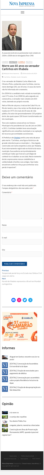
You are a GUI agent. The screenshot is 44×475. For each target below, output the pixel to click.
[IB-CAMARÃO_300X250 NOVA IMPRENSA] (19, 313)
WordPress (35, 463)
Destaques (13, 62)
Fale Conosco (36, 458)
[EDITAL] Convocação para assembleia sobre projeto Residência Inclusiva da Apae (24, 380)
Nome (4, 225)
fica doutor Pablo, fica (18, 421)
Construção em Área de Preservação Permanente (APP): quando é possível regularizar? (20, 432)
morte (19, 77)
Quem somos (13, 456)
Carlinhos (7, 77)
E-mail (4, 238)
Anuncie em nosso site (10, 458)
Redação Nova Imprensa (11, 73)
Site (3, 250)
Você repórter (24, 458)
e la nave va (14, 412)
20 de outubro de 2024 (29, 73)
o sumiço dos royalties (18, 417)
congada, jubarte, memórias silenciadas (25, 425)
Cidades (5, 62)
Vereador (24, 77)
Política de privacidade (27, 456)
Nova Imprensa (7, 463)
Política (29, 62)
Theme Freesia (26, 463)
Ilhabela (21, 62)
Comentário (7, 192)
